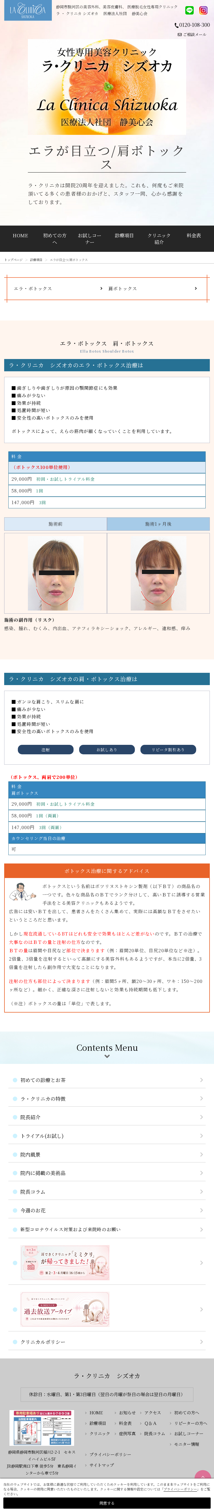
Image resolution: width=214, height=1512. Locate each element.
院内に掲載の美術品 (42, 1172)
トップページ (13, 259)
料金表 (194, 235)
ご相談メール (194, 34)
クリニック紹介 (159, 238)
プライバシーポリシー (110, 1454)
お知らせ (127, 1412)
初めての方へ (55, 238)
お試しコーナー (89, 238)
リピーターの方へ (190, 1423)
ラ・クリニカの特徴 (42, 1098)
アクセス (152, 1412)
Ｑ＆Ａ (150, 1423)
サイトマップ (101, 1465)
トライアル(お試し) (42, 1135)
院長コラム (32, 1191)
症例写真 (127, 1433)
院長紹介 (30, 1117)
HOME (20, 235)
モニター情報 (186, 1444)
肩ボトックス (122, 288)
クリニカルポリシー (42, 1341)
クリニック (99, 1433)
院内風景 (30, 1154)
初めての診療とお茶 (42, 1079)
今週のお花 (32, 1210)
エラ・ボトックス (33, 288)
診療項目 (124, 235)
